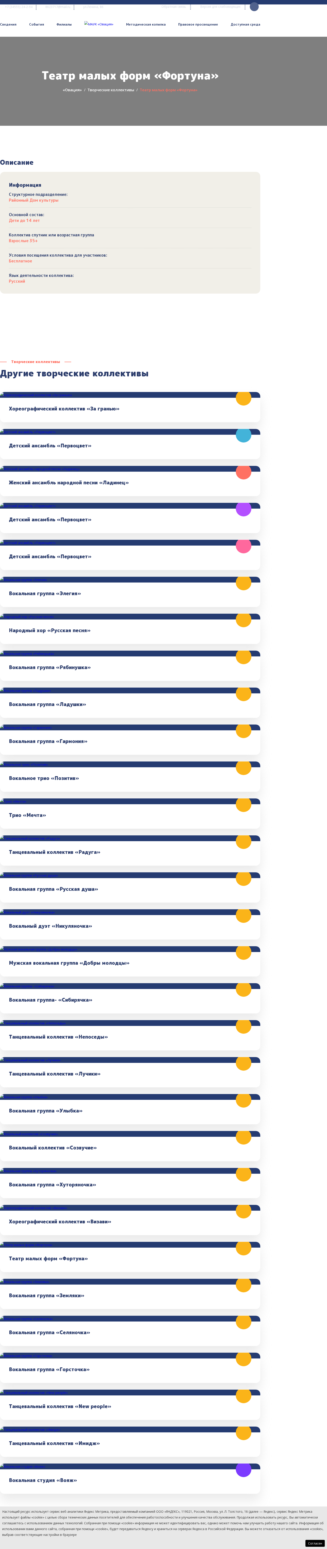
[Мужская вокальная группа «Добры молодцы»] (130, 949)
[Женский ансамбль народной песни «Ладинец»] (130, 469)
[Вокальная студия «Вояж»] (130, 1466)
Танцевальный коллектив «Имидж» (54, 1443)
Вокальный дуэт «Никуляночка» (50, 926)
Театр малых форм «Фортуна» (48, 1258)
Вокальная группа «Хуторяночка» (52, 1184)
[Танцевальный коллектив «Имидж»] (130, 1429)
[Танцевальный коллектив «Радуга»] (130, 838)
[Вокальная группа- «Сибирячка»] (130, 986)
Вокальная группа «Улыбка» (46, 1110)
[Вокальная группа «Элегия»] (130, 579)
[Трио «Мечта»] (130, 801)
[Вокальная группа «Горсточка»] (130, 1355)
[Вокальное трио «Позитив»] (130, 764)
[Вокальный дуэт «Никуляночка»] (130, 912)
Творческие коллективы (110, 89)
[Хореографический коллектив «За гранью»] (130, 395)
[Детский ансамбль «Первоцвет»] (130, 432)
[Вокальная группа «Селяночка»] (130, 1318)
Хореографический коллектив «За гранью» (64, 408)
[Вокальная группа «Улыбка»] (130, 1097)
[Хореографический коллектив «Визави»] (130, 1208)
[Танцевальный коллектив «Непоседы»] (130, 1023)
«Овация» (72, 89)
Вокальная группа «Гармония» (48, 741)
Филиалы (64, 24)
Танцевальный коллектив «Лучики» (55, 1073)
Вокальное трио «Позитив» (44, 778)
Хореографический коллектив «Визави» (60, 1221)
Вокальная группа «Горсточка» (49, 1369)
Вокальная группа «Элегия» (45, 593)
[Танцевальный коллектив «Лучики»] (130, 1060)
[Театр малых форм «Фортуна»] (130, 1244)
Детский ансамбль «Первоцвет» (50, 445)
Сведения (8, 24)
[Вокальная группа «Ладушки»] (130, 690)
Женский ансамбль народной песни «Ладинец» (69, 482)
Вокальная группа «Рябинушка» (50, 667)
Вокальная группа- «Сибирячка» (50, 1000)
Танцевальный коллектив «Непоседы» (58, 1036)
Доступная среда (245, 24)
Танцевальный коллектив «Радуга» (54, 852)
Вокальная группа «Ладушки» (47, 704)
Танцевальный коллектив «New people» (60, 1406)
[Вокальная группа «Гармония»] (130, 727)
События (36, 24)
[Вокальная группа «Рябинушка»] (130, 653)
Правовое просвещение (198, 24)
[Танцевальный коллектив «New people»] (130, 1392)
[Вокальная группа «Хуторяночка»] (130, 1171)
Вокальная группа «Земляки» (46, 1295)
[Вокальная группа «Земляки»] (130, 1281)
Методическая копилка (146, 24)
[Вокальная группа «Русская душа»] (130, 875)
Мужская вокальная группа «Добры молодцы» (69, 963)
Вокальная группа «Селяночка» (49, 1332)
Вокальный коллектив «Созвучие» (53, 1147)
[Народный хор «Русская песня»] (130, 616)
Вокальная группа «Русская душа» (53, 889)
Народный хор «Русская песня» (50, 630)
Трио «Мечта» (27, 815)
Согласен (315, 1543)
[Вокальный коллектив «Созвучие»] (130, 1134)
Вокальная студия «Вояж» (43, 1480)
